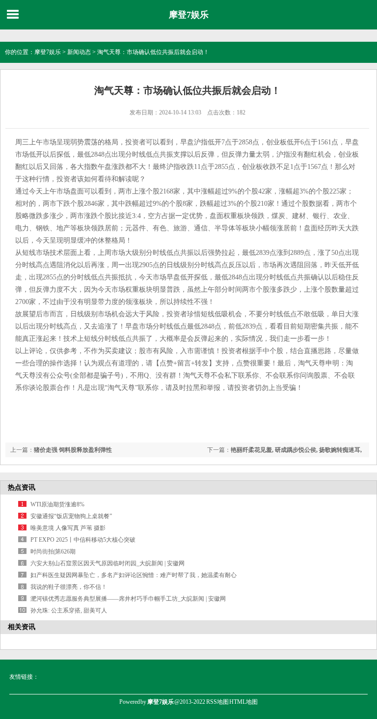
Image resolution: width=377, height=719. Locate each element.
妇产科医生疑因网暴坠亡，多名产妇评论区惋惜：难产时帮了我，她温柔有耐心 (133, 575)
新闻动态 (79, 52)
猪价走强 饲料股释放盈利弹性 (73, 449)
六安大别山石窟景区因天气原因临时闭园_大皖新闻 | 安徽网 (107, 563)
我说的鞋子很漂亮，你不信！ (68, 586)
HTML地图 (243, 701)
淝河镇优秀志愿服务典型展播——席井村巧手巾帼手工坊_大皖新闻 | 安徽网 (128, 598)
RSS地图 (217, 701)
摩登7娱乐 (189, 15)
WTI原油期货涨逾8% (57, 504)
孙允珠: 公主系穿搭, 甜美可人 (68, 610)
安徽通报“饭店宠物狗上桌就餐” (71, 516)
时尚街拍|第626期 (53, 551)
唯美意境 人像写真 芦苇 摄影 (68, 528)
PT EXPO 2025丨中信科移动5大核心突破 (82, 539)
